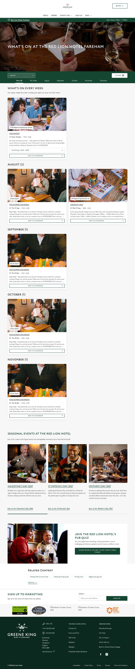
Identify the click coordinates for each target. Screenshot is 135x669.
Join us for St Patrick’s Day (67, 463)
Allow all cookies (117, 5)
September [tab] (60, 81)
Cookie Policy (88, 665)
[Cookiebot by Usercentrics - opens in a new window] (13, 23)
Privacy (99, 665)
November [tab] (88, 81)
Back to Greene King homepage (109, 647)
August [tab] (47, 81)
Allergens (72, 647)
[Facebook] (100, 654)
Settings (108, 24)
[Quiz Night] (37, 114)
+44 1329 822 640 (48, 628)
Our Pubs (102, 633)
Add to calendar (35, 156)
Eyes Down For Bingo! (19, 335)
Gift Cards (72, 638)
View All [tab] (19, 81)
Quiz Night (14, 133)
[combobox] (21, 75)
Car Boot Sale (76, 205)
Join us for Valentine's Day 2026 (27, 463)
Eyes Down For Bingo (19, 205)
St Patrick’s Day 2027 (60, 486)
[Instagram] (106, 654)
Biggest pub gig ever (95, 577)
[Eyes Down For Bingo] (37, 185)
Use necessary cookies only (117, 12)
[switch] (61, 23)
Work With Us (104, 642)
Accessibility (76, 665)
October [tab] (75, 81)
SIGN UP (116, 598)
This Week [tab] (33, 81)
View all (31, 582)
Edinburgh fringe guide (61, 577)
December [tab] (103, 81)
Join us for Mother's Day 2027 (108, 463)
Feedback (72, 642)
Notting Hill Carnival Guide (39, 577)
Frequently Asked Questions (78, 652)
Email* (81, 594)
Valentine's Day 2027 (20, 486)
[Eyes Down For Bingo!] (37, 315)
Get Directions (47, 652)
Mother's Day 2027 (100, 486)
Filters (118, 75)
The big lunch (78, 577)
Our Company (104, 638)
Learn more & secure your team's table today (97, 551)
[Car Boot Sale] (98, 185)
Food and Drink (74, 633)
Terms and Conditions (120, 665)
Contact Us (72, 628)
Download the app (105, 628)
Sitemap (107, 665)
